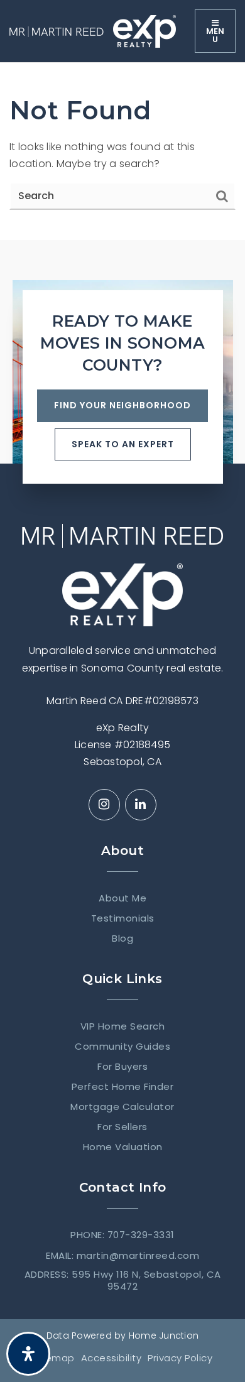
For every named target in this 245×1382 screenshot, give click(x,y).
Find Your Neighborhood (122, 405)
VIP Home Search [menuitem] (122, 1026)
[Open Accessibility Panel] (28, 1354)
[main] (122, 151)
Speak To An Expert (123, 444)
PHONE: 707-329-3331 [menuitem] (122, 1235)
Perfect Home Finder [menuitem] (123, 1086)
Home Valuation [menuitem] (123, 1147)
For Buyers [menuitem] (122, 1066)
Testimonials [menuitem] (123, 918)
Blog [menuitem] (122, 938)
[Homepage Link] (56, 31)
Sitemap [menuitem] (54, 1357)
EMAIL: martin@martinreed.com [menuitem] (122, 1255)
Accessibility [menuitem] (111, 1357)
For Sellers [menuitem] (122, 1127)
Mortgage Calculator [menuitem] (122, 1107)
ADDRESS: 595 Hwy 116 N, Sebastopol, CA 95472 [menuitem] (122, 1280)
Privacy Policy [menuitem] (180, 1357)
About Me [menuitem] (122, 898)
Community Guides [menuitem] (122, 1046)
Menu (215, 35)
